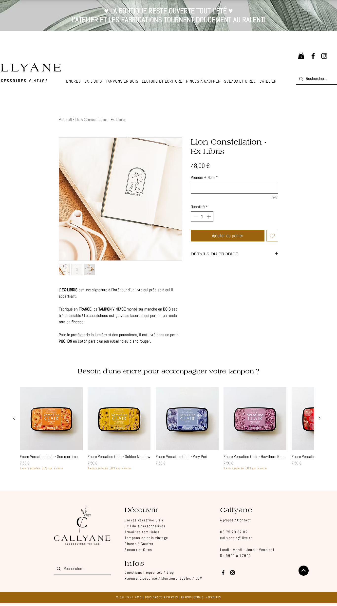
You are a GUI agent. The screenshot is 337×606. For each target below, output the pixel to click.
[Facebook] (313, 56)
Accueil (65, 119)
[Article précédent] (14, 418)
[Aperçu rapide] (51, 418)
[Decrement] (195, 216)
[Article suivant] (319, 418)
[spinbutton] (202, 216)
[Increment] (209, 216)
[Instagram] (324, 56)
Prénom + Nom (204, 177)
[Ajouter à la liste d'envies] (272, 235)
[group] (166, 429)
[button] (268, 81)
